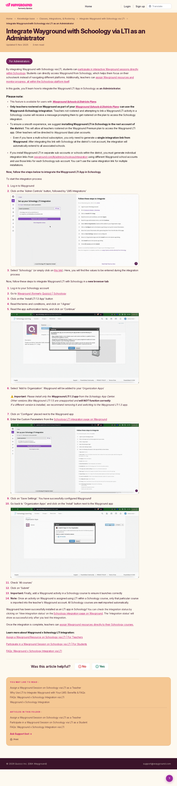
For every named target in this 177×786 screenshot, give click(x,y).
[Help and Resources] (169, 778)
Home (88, 6)
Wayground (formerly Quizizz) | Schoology (41, 293)
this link (58, 270)
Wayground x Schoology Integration (30, 702)
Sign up (140, 6)
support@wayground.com (157, 763)
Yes (102, 666)
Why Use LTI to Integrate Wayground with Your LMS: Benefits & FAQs (47, 692)
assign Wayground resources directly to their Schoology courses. (97, 624)
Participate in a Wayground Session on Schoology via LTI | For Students (46, 644)
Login (127, 6)
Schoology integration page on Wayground (78, 613)
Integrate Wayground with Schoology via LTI (102, 18)
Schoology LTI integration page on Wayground (80, 419)
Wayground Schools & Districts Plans (97, 106)
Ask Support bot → (21, 733)
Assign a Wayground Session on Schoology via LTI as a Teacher (45, 687)
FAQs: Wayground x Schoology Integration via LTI (37, 697)
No (84, 666)
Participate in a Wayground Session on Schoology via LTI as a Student (48, 722)
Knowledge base (26, 18)
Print (15, 739)
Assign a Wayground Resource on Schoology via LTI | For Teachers (44, 637)
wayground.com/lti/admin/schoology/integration (61, 156)
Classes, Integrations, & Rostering (56, 18)
